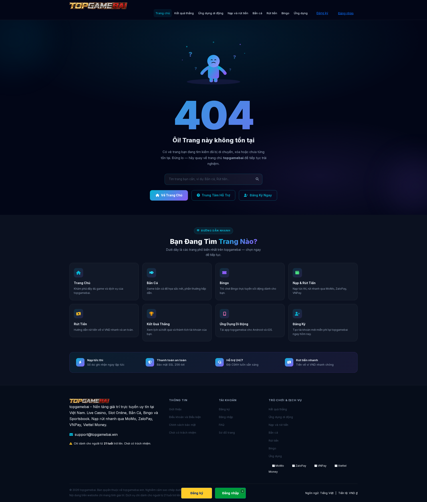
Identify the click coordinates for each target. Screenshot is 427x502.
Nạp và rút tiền (238, 13)
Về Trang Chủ (171, 195)
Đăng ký (322, 13)
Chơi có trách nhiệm (182, 432)
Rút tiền (272, 13)
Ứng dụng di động (210, 13)
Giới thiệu (175, 409)
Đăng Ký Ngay (261, 195)
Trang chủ (162, 13)
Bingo (285, 13)
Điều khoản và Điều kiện (185, 417)
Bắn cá (257, 13)
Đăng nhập (346, 13)
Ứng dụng (301, 13)
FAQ (221, 424)
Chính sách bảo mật (182, 424)
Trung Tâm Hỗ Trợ (216, 195)
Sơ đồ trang (227, 432)
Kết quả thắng (184, 13)
